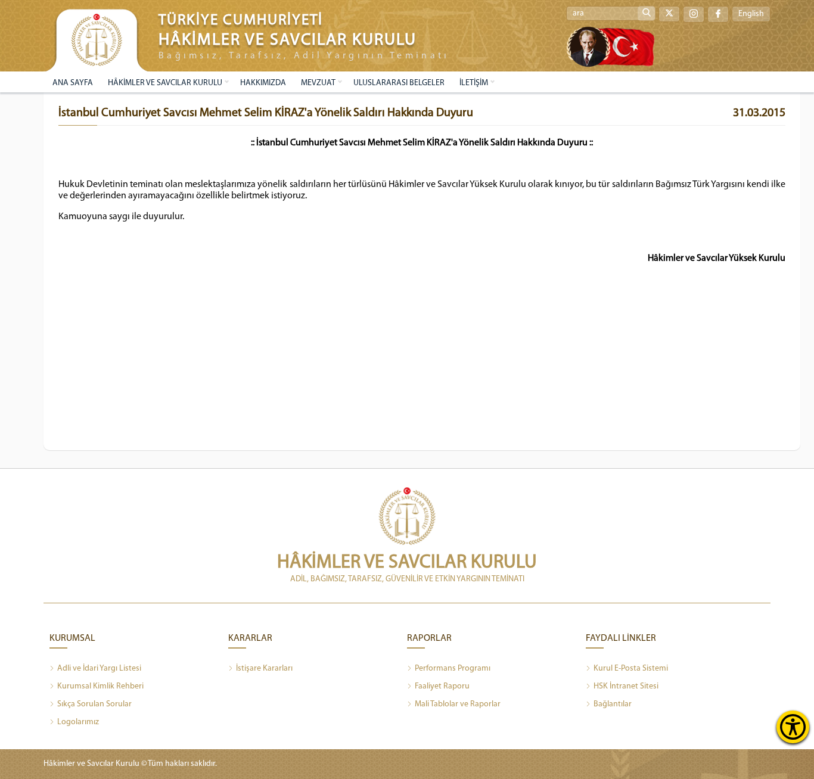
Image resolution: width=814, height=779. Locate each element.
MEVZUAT (318, 83)
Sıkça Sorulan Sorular (94, 704)
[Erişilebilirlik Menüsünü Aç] (792, 727)
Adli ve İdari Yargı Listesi (99, 668)
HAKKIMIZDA (263, 83)
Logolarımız (78, 722)
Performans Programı (452, 668)
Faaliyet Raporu (442, 686)
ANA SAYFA (72, 83)
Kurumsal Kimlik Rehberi (100, 686)
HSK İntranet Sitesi (626, 686)
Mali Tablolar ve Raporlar (458, 704)
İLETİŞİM (473, 83)
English (751, 14)
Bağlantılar (613, 704)
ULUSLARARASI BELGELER (399, 83)
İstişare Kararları (264, 668)
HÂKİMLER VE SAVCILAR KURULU (165, 83)
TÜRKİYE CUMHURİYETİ (241, 20)
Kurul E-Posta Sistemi (631, 668)
